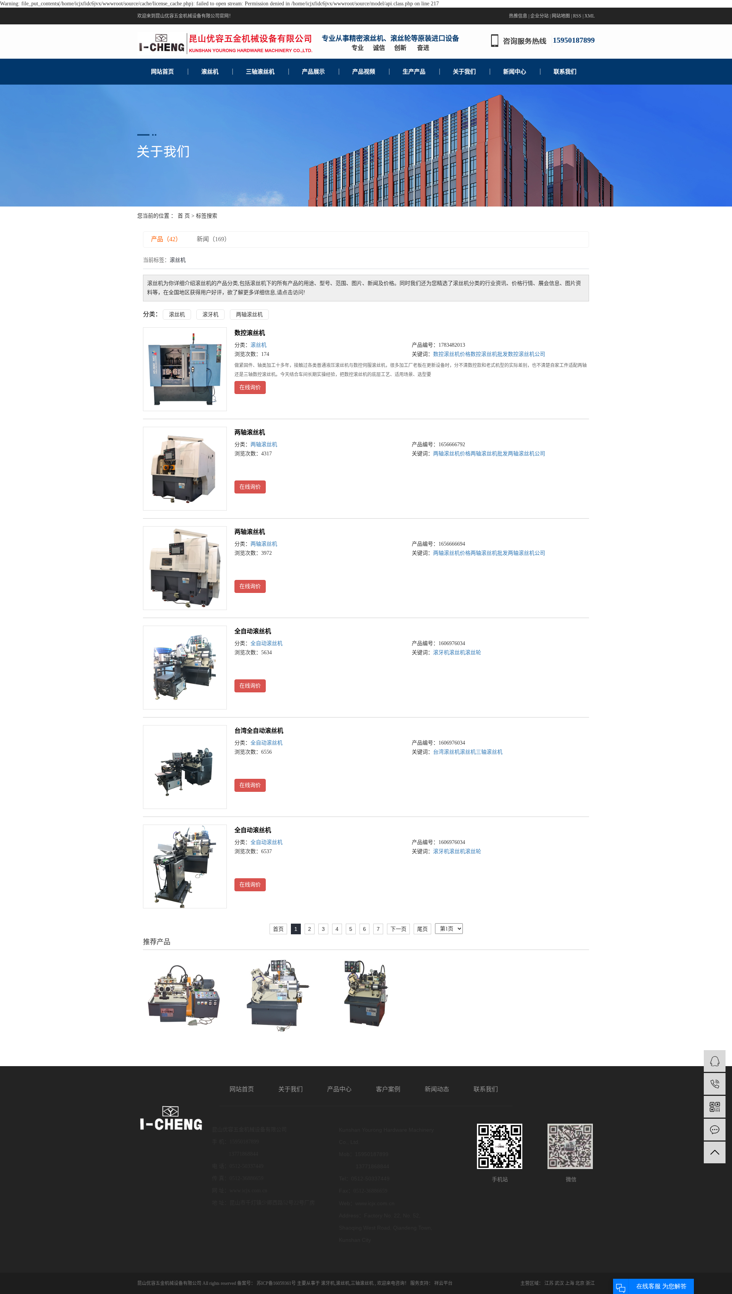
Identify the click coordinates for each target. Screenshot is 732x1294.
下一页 (398, 929)
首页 (278, 929)
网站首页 (162, 72)
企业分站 (539, 16)
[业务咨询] (715, 1061)
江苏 (549, 1283)
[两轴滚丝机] (185, 469)
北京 (579, 1283)
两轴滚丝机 (249, 314)
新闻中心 (514, 72)
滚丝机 (209, 72)
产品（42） (166, 239)
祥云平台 (443, 1283)
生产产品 (414, 72)
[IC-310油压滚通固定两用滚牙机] (184, 994)
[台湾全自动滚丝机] (185, 767)
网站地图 (561, 16)
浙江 (590, 1283)
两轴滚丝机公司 (526, 453)
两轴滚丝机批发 (489, 453)
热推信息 (518, 16)
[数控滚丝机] (185, 369)
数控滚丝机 (249, 333)
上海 (569, 1283)
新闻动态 (437, 1089)
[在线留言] (715, 1129)
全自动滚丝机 (252, 631)
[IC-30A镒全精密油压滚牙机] (366, 994)
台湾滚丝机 (446, 752)
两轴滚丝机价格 (451, 453)
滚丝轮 (473, 652)
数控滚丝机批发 (489, 354)
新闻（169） (213, 239)
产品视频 (363, 72)
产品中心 (339, 1089)
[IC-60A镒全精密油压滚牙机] (275, 994)
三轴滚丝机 (260, 72)
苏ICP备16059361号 (276, 1283)
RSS (577, 16)
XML (589, 16)
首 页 (184, 216)
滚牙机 (210, 314)
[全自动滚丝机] (185, 667)
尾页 (422, 929)
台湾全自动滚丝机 (258, 730)
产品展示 (313, 72)
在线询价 (250, 387)
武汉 (559, 1283)
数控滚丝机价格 (451, 354)
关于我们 (464, 72)
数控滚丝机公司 (526, 354)
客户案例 (388, 1089)
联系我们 (565, 72)
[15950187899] (715, 1084)
